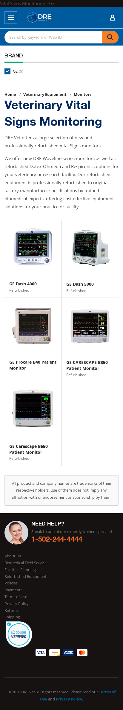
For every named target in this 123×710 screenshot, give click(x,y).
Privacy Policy (16, 603)
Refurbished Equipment (25, 576)
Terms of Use (15, 596)
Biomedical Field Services (26, 562)
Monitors (82, 94)
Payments (13, 589)
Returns (11, 610)
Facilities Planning (20, 569)
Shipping (12, 617)
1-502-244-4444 (56, 540)
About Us (12, 556)
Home (10, 94)
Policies (11, 583)
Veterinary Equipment (45, 94)
